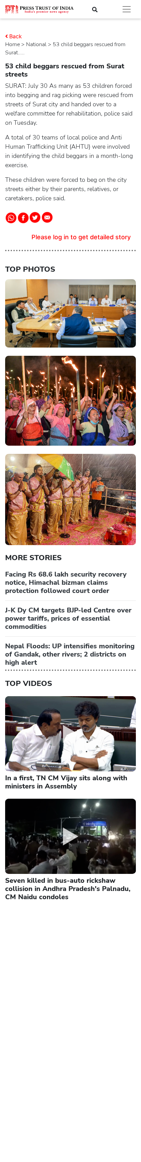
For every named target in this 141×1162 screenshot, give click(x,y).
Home (12, 44)
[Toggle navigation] (126, 9)
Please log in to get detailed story (81, 237)
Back (15, 36)
